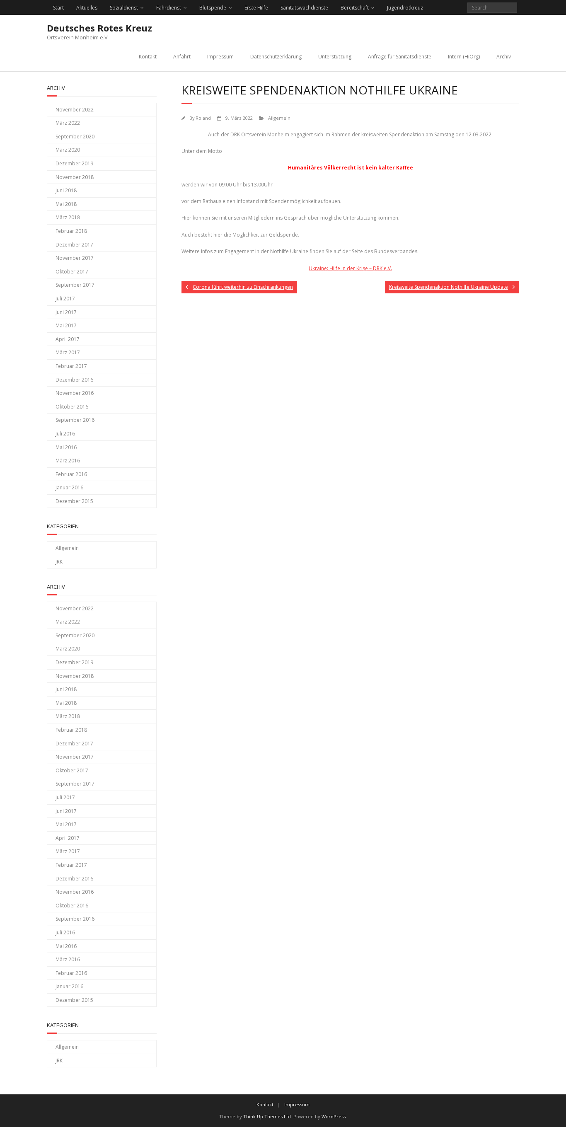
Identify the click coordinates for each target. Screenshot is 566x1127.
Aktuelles (86, 7)
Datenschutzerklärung (276, 56)
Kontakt (148, 56)
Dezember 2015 (74, 501)
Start (58, 7)
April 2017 (68, 339)
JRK (59, 561)
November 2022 (75, 109)
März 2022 (68, 122)
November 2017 (75, 257)
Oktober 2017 (72, 271)
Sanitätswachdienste (304, 7)
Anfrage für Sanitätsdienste (399, 56)
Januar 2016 (69, 487)
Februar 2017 (71, 366)
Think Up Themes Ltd (267, 1116)
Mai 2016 (66, 447)
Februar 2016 (71, 474)
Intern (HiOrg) (464, 56)
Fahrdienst (168, 7)
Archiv (503, 56)
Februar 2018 (71, 231)
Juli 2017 (65, 298)
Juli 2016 (65, 433)
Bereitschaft (355, 7)
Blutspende (212, 7)
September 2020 (75, 136)
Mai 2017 (66, 325)
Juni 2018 (66, 190)
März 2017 (68, 352)
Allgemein (279, 118)
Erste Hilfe (256, 7)
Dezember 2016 (74, 379)
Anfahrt (182, 56)
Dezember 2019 (74, 163)
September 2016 (75, 419)
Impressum (220, 56)
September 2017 (75, 284)
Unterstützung (334, 56)
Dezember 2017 (74, 244)
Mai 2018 (66, 204)
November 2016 (75, 393)
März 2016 (68, 460)
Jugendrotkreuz (405, 7)
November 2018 (75, 177)
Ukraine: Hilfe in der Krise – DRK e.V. (350, 268)
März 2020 (68, 149)
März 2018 (68, 217)
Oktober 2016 (72, 406)
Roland (203, 118)
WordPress (334, 1116)
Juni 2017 (66, 312)
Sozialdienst (124, 7)
